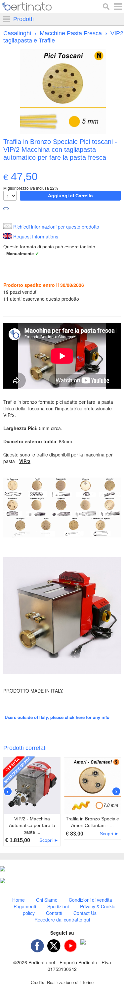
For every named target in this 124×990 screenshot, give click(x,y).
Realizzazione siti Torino (70, 982)
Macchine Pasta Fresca (71, 33)
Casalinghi (17, 33)
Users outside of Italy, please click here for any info (57, 717)
